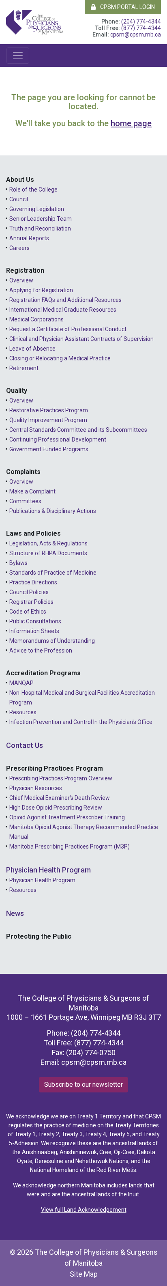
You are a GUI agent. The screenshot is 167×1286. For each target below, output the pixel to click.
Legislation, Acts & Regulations (48, 543)
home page (131, 123)
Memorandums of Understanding (52, 641)
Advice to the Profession (40, 650)
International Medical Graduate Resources (62, 309)
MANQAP (21, 683)
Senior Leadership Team (40, 218)
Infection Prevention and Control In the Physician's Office (80, 722)
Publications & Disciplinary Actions (52, 511)
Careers (19, 248)
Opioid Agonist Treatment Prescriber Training (67, 817)
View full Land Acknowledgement (83, 1209)
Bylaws (18, 563)
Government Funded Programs (48, 449)
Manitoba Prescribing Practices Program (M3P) (69, 846)
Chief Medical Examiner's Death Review (59, 798)
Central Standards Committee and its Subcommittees (78, 430)
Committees (25, 501)
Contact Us (24, 745)
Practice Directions (33, 582)
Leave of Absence (32, 348)
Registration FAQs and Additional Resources (65, 300)
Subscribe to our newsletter (83, 1084)
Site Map (84, 1274)
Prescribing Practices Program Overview (60, 778)
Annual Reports (29, 238)
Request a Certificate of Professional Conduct (67, 329)
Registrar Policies (31, 602)
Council (18, 199)
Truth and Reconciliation (40, 228)
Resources (22, 712)
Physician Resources (35, 788)
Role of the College (33, 189)
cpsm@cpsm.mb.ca (135, 34)
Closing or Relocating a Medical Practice (60, 358)
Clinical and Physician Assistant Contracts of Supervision (81, 339)
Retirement (24, 368)
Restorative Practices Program (48, 410)
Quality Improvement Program (48, 420)
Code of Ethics (27, 611)
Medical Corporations (36, 319)
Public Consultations (35, 621)
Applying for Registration (41, 290)
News (15, 913)
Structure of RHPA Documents (48, 553)
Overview (21, 280)
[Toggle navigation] (17, 55)
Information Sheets (34, 631)
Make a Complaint (32, 491)
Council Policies (29, 592)
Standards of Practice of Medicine (52, 572)
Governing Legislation (36, 209)
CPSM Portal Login (127, 7)
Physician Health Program (48, 870)
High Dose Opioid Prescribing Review (55, 807)
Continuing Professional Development (57, 439)
